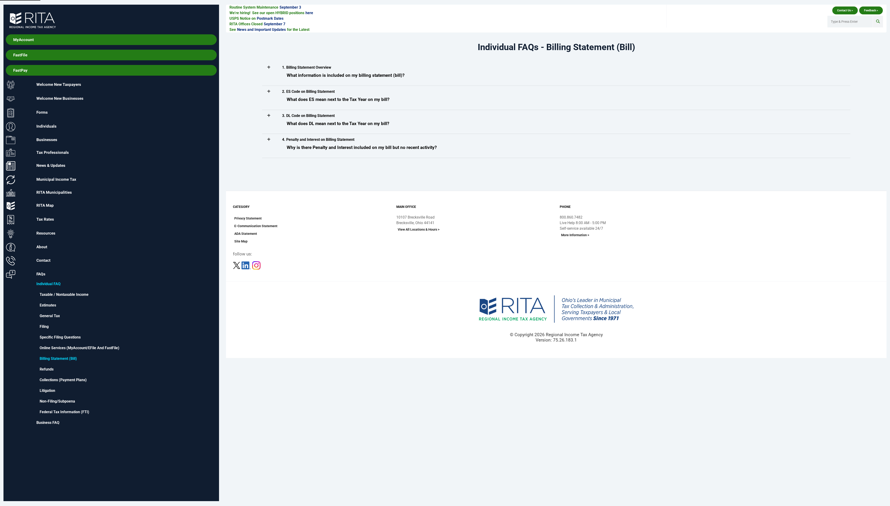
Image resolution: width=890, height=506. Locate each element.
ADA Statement (245, 233)
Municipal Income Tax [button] (56, 179)
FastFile (20, 55)
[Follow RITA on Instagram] (256, 265)
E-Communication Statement (255, 226)
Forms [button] (42, 112)
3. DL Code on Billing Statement (308, 115)
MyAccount (23, 39)
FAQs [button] (40, 274)
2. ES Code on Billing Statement (308, 91)
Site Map (241, 241)
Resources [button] (45, 233)
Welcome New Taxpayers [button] (58, 84)
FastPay (20, 70)
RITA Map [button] (45, 205)
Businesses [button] (46, 139)
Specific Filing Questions (60, 337)
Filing (44, 326)
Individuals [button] (46, 126)
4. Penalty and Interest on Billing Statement (318, 139)
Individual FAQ (48, 284)
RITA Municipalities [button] (54, 192)
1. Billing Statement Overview (306, 67)
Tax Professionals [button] (52, 152)
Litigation (47, 390)
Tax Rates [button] (45, 219)
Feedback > (871, 10)
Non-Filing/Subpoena (57, 401)
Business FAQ (47, 422)
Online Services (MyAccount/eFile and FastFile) (79, 348)
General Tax (50, 316)
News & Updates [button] (50, 165)
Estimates (48, 305)
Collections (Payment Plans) (63, 380)
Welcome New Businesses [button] (59, 98)
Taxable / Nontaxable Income (64, 294)
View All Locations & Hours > (418, 229)
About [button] (41, 247)
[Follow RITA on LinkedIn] (246, 265)
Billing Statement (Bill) (58, 358)
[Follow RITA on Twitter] (237, 265)
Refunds (47, 369)
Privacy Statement (248, 218)
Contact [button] (43, 260)
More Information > (575, 235)
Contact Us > (845, 10)
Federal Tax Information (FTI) (64, 412)
